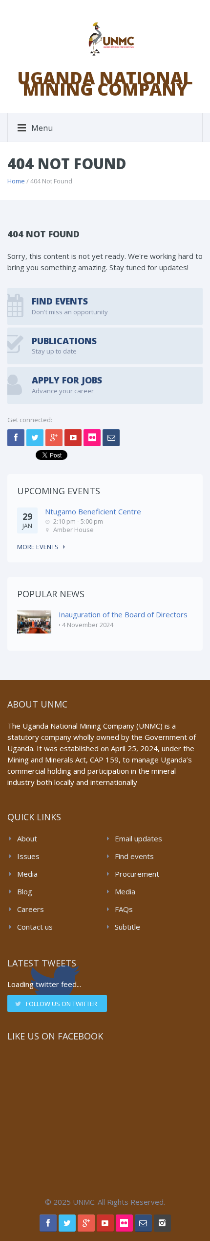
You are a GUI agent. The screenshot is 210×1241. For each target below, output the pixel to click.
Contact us (35, 927)
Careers (30, 909)
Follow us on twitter (61, 1003)
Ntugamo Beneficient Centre (93, 511)
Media (27, 874)
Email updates (138, 838)
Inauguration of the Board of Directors (123, 614)
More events (38, 546)
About (27, 838)
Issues (28, 856)
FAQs (124, 909)
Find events (134, 856)
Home (16, 181)
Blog (24, 891)
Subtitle (127, 927)
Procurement (137, 874)
